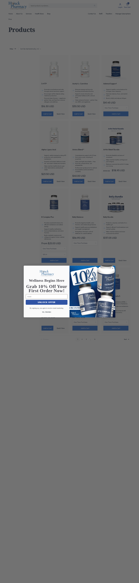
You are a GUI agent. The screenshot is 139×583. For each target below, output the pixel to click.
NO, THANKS (46, 312)
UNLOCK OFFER (46, 302)
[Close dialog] (112, 268)
